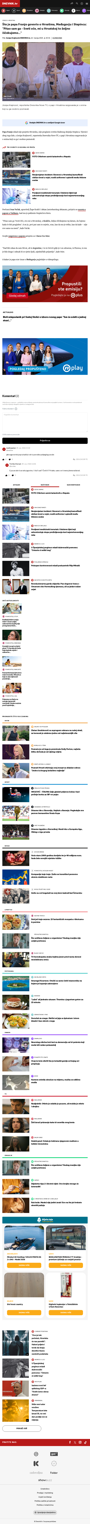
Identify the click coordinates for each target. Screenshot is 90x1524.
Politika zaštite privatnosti (45, 1501)
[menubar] (81, 3)
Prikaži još (21, 1428)
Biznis (78, 10)
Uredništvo (45, 1489)
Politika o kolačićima (45, 1505)
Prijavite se (45, 440)
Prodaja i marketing (45, 1493)
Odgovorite (82, 459)
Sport (18, 10)
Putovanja (55, 10)
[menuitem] (81, 3)
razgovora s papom (16, 236)
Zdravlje (67, 10)
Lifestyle (42, 10)
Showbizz (30, 10)
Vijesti (8, 10)
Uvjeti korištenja (45, 1497)
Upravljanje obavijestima (46, 1512)
